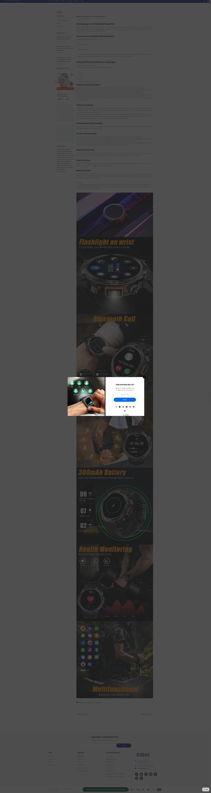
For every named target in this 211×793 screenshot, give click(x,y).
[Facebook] (116, 407)
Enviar (125, 400)
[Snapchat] (130, 407)
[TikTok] (126, 407)
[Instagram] (119, 407)
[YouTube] (133, 407)
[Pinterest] (123, 407)
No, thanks (126, 415)
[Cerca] (144, 377)
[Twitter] (125, 411)
